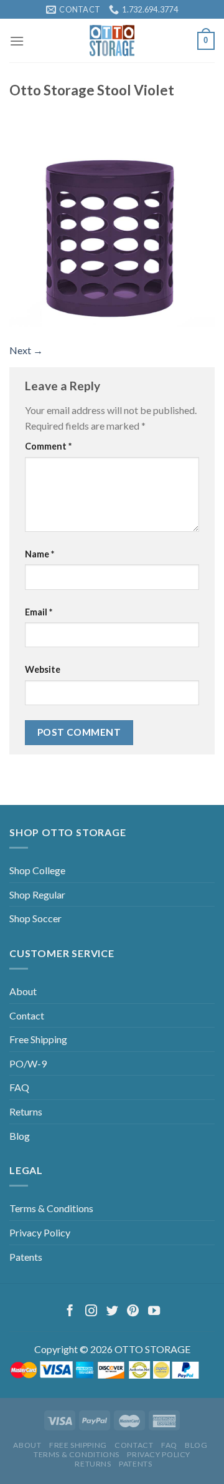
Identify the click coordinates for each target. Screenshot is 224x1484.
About (23, 991)
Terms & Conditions (51, 1208)
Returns (25, 1111)
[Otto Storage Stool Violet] (112, 223)
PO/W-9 (28, 1063)
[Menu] (16, 41)
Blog (19, 1136)
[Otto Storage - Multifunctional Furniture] (112, 40)
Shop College (37, 870)
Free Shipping (38, 1039)
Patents (25, 1257)
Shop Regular (37, 894)
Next (26, 350)
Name (39, 554)
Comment (48, 446)
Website (42, 669)
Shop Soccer (35, 918)
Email (38, 612)
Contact (26, 1015)
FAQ (19, 1087)
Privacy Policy (39, 1232)
